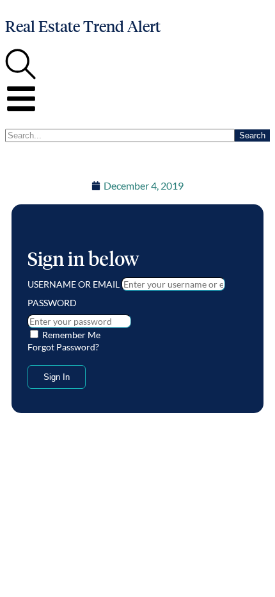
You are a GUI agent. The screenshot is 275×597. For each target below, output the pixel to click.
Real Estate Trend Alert (83, 26)
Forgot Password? (63, 346)
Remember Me (70, 334)
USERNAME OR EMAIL (74, 284)
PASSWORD (52, 302)
